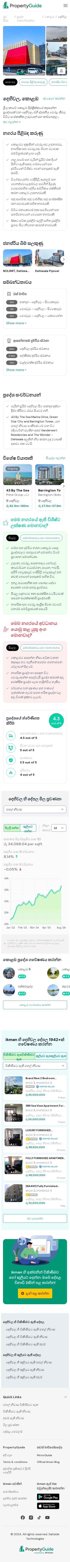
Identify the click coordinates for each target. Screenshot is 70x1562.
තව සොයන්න (35, 1218)
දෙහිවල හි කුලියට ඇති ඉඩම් (24, 1377)
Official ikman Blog (48, 1462)
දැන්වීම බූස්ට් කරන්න (15, 1498)
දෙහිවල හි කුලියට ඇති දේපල (22, 1355)
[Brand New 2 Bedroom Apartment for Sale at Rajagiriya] (35, 1087)
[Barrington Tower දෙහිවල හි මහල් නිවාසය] (49, 474)
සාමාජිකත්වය (10, 1491)
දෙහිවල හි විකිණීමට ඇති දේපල (23, 1322)
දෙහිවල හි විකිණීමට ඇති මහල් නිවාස (30, 1329)
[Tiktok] (39, 1517)
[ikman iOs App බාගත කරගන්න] (52, 1505)
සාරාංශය (10, 82)
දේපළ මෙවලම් (13, 1431)
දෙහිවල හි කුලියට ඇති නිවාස (25, 1370)
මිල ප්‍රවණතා (11, 1425)
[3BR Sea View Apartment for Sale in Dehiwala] (35, 1113)
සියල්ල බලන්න (56, 458)
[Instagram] (31, 1517)
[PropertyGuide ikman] (22, 5)
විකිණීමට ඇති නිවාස (16, 1411)
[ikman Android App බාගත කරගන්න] (52, 1497)
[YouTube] (47, 1517)
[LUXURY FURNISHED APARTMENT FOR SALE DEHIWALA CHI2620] (35, 1140)
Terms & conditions (15, 1462)
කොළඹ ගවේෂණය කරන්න (35, 1005)
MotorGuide (44, 1455)
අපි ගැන (7, 1455)
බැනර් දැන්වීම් (10, 1505)
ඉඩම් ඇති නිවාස (13, 1418)
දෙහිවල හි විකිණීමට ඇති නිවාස (27, 1337)
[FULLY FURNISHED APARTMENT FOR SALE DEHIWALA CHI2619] (35, 1168)
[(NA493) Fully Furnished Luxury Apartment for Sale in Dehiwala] (35, 1196)
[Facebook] (22, 1517)
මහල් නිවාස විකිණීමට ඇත (20, 1405)
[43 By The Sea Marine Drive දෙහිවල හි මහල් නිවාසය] (17, 474)
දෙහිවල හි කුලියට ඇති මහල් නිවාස (29, 1362)
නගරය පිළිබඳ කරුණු (33, 82)
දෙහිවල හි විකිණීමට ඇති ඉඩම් (26, 1344)
